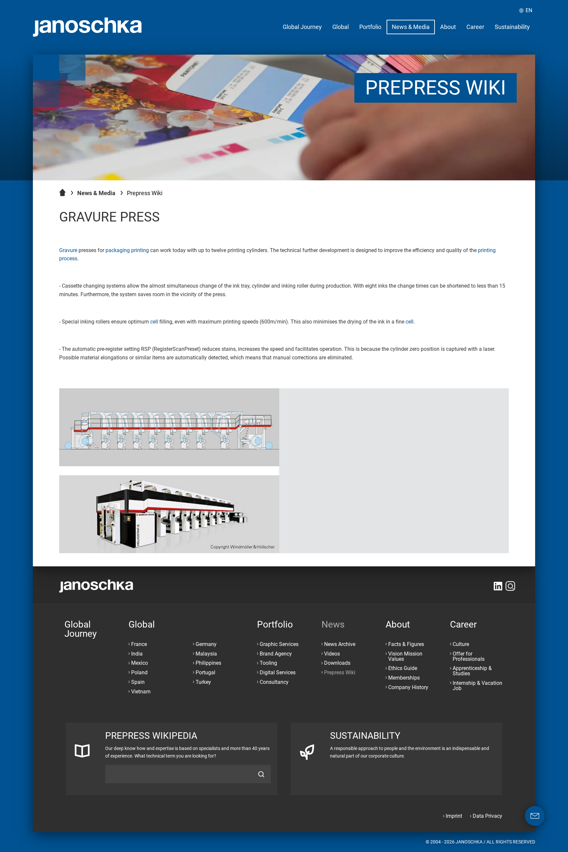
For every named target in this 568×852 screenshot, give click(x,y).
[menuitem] (302, 27)
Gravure (68, 250)
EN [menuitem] (529, 10)
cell (154, 322)
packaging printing (127, 250)
